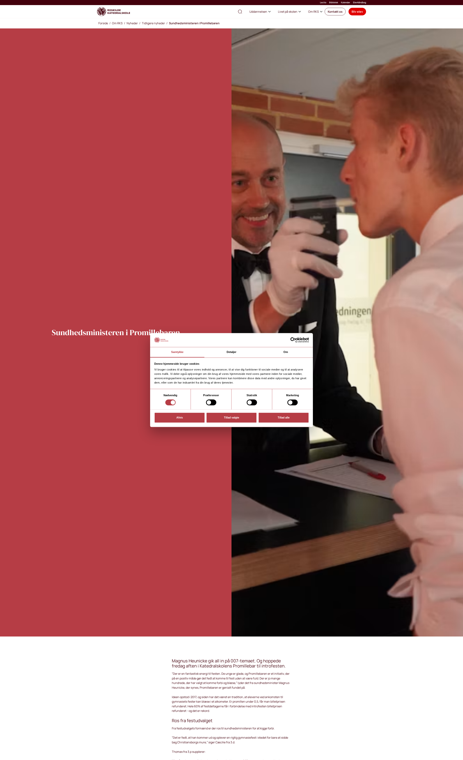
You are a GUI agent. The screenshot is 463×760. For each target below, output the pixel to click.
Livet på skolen (287, 12)
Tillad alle (284, 417)
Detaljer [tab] (232, 351)
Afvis (179, 417)
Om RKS (313, 12)
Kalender (345, 2)
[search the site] (240, 11)
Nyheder (132, 23)
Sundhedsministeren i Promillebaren (194, 23)
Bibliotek (333, 2)
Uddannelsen (258, 12)
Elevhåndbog (359, 2)
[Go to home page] (113, 11)
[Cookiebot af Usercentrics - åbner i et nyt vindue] (293, 340)
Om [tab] (285, 351)
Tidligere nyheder (153, 23)
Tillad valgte (231, 417)
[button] (335, 11)
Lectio (323, 2)
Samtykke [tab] (177, 351)
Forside (103, 23)
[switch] (211, 402)
